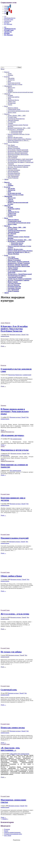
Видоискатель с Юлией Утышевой (18, 151)
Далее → (3, 346)
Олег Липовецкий (13, 176)
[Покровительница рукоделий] (14, 533)
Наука (6, 106)
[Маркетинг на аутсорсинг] (17, 862)
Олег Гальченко (12, 157)
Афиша (6, 179)
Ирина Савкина (12, 168)
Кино (9, 81)
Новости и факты (13, 107)
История (6, 22)
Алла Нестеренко (13, 146)
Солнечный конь (9, 689)
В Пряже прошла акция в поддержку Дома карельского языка (15, 411)
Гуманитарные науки (14, 109)
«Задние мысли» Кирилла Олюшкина (19, 165)
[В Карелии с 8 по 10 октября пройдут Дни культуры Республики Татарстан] (14, 321)
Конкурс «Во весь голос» (15, 137)
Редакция (7, 829)
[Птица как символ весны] (14, 722)
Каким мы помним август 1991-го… (18, 140)
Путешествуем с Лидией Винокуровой (19, 160)
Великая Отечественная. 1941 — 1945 (19, 128)
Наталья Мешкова (13, 171)
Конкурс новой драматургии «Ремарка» (19, 139)
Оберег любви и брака (11, 576)
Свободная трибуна (13, 97)
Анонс (10, 73)
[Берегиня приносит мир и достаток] (14, 492)
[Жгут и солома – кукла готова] (14, 608)
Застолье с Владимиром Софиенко (18, 167)
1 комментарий (26, 374)
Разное (6, 831)
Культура (7, 76)
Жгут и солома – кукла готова (15, 614)
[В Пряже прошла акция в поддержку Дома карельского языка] (14, 404)
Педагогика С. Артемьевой (16, 129)
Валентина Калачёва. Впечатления (18, 154)
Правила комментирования (12, 832)
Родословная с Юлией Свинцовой (18, 149)
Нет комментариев (16, 439)
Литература (7, 21)
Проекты (7, 114)
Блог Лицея (11, 145)
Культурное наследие (14, 83)
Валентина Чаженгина (15, 374)
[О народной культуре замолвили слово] (14, 364)
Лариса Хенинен (13, 156)
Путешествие (12, 103)
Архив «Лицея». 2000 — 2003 (16, 115)
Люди (9, 98)
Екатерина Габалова (14, 174)
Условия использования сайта (13, 834)
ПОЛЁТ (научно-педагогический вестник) (20, 92)
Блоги (6, 143)
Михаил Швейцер (13, 142)
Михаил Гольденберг (14, 148)
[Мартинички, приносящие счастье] (14, 795)
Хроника (10, 75)
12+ (5, 16)
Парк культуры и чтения (15, 84)
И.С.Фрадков (8, 24)
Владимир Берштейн (14, 173)
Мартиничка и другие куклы (15, 450)
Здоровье (10, 123)
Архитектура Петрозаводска (16, 118)
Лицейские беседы (9, 18)
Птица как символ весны (13, 727)
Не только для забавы (11, 652)
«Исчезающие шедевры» (12, 435)
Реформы (10, 90)
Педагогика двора (16, 132)
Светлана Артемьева (14, 170)
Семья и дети (12, 101)
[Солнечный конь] (14, 684)
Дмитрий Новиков (13, 120)
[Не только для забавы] (14, 646)
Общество (7, 93)
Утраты (10, 104)
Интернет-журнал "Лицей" (18, 334)
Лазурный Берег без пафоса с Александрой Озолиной (17, 276)
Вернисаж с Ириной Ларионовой (18, 153)
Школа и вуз (11, 87)
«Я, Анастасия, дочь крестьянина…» (10, 749)
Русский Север (8, 19)
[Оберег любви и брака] (14, 571)
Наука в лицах (12, 112)
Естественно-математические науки (18, 111)
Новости (6, 72)
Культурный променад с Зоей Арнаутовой (20, 159)
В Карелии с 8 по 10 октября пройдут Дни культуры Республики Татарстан (14, 328)
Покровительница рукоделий (15, 538)
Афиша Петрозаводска (7, 431)
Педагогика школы (16, 131)
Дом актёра (11, 78)
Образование (8, 86)
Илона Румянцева (13, 177)
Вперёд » (5, 819)
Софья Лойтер (13, 753)
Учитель (10, 89)
